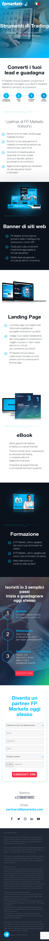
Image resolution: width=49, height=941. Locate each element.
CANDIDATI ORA (24, 775)
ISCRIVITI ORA (24, 674)
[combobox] (9, 764)
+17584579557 (24, 797)
